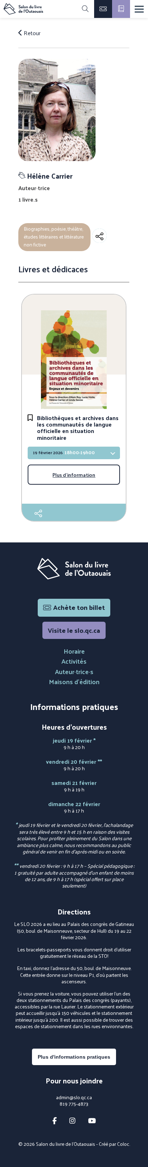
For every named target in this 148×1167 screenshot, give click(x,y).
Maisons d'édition (74, 681)
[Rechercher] (85, 9)
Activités (74, 661)
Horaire (74, 651)
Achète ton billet (79, 607)
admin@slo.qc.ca (74, 1097)
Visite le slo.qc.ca (74, 630)
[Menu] (139, 9)
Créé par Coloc (114, 1143)
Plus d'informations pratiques (74, 1057)
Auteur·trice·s (74, 671)
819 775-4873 (74, 1104)
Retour (31, 33)
